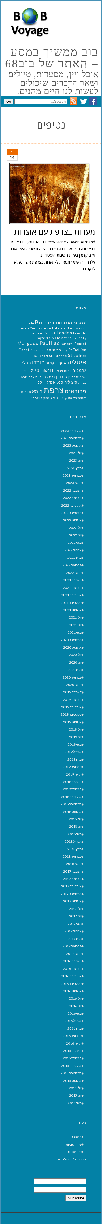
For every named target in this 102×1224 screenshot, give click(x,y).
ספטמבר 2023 (71, 438)
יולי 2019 (75, 729)
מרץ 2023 (74, 468)
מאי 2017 (75, 923)
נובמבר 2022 (72, 498)
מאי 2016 (75, 1013)
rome (52, 349)
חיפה (47, 369)
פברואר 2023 (72, 475)
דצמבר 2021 (72, 580)
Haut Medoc (76, 328)
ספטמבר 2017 (71, 894)
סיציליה (71, 382)
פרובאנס (75, 391)
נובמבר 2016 (72, 968)
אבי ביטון (40, 355)
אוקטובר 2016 (71, 976)
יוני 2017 (75, 916)
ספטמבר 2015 (71, 1073)
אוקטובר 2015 (71, 1065)
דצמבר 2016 (72, 961)
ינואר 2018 (74, 864)
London (64, 332)
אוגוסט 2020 (72, 647)
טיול (35, 370)
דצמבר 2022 (72, 490)
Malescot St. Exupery (69, 338)
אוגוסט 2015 (72, 1081)
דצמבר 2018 (72, 782)
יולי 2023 (75, 453)
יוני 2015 (75, 1095)
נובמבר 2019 (72, 699)
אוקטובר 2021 (71, 595)
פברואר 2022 (72, 565)
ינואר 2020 (74, 684)
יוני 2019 (75, 737)
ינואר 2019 (74, 774)
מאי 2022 (75, 542)
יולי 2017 (75, 909)
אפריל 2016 (73, 1020)
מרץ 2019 (74, 759)
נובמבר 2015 (72, 1058)
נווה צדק (35, 377)
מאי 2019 (75, 744)
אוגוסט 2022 (72, 520)
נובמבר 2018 (72, 789)
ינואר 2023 (74, 483)
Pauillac (49, 343)
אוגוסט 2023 (72, 445)
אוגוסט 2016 (72, 991)
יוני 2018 (75, 826)
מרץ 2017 (74, 938)
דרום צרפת (62, 371)
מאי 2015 (75, 1103)
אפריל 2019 (73, 752)
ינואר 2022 (74, 572)
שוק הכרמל (61, 397)
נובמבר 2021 (72, 587)
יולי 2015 (75, 1088)
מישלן (48, 377)
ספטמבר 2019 (71, 714)
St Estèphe (58, 356)
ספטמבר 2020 (71, 640)
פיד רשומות (74, 1144)
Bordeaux (48, 322)
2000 (82, 323)
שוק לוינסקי (40, 398)
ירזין (71, 377)
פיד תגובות (74, 1152)
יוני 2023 (75, 460)
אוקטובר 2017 (71, 886)
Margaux (28, 343)
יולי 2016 (75, 998)
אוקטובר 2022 (71, 505)
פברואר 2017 (72, 946)
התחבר (76, 1137)
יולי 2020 (75, 654)
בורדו (38, 362)
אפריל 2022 (73, 550)
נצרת (82, 382)
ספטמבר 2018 (71, 804)
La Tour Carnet (43, 333)
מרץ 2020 (74, 669)
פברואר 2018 (72, 856)
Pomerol (67, 344)
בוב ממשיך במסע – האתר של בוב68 (51, 57)
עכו (39, 382)
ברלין (25, 362)
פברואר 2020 (72, 677)
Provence (38, 350)
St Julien (77, 355)
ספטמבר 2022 (71, 513)
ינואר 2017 (74, 953)
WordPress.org (74, 1159)
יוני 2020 (75, 662)
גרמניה (79, 370)
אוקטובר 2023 (71, 431)
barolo (29, 323)
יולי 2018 (75, 819)
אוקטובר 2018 (71, 797)
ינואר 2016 (74, 1043)
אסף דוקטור (56, 363)
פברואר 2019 (72, 767)
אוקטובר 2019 (71, 707)
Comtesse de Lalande (48, 328)
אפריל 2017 (73, 931)
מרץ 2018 (74, 849)
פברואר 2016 (72, 1035)
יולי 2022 (75, 528)
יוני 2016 (75, 1006)
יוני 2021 (75, 625)
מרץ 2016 (74, 1028)
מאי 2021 (75, 632)
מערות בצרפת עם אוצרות (54, 231)
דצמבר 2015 (72, 1050)
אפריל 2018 (73, 841)
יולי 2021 (75, 617)
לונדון (61, 377)
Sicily (63, 350)
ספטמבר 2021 (71, 602)
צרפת (54, 390)
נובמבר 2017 (72, 879)
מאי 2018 (75, 834)
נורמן (24, 377)
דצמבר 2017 (72, 871)
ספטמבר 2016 (71, 983)
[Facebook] (93, 103)
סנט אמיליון (53, 382)
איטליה (76, 362)
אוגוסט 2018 (72, 812)
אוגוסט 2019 (72, 722)
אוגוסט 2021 (72, 610)
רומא (37, 391)
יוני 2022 (75, 535)
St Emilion (77, 350)
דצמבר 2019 (72, 692)
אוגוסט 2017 (72, 901)
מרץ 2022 (74, 557)
